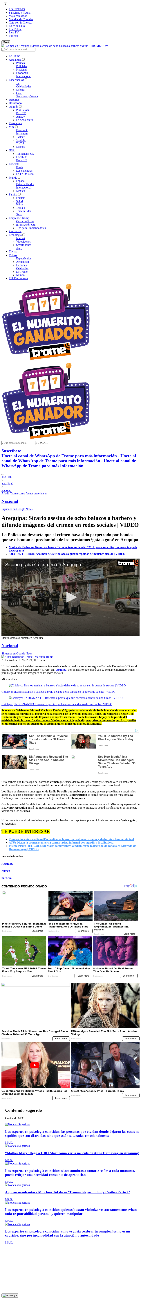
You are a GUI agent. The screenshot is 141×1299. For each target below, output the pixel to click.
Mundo (13, 177)
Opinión (13, 106)
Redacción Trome (42, 656)
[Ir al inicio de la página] (9, 1295)
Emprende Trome (19, 218)
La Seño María (24, 119)
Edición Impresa (18, 278)
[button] (41, 442)
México (20, 190)
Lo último (14, 56)
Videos (13, 255)
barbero (6, 878)
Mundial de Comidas (21, 19)
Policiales (21, 66)
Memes (20, 146)
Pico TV (14, 32)
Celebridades (23, 86)
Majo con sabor (18, 15)
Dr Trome (22, 271)
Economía (22, 72)
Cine (19, 93)
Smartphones (23, 244)
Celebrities (22, 268)
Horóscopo (15, 103)
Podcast (13, 35)
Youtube (21, 140)
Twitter (20, 136)
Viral (12, 126)
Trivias (13, 251)
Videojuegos (23, 241)
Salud (19, 201)
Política (20, 62)
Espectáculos (16, 79)
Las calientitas (24, 170)
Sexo (19, 214)
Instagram (22, 133)
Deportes (14, 99)
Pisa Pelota (15, 29)
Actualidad (15, 59)
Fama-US (21, 160)
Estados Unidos (25, 184)
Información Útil (25, 224)
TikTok (20, 143)
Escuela (20, 197)
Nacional (21, 69)
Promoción (15, 231)
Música (20, 89)
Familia (13, 194)
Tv (17, 83)
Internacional (23, 76)
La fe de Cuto (17, 25)
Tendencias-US (25, 153)
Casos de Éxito (25, 221)
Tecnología (15, 234)
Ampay (20, 116)
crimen (5, 870)
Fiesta (19, 167)
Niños (19, 204)
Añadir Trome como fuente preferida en (24, 493)
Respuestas (15, 123)
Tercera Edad (24, 211)
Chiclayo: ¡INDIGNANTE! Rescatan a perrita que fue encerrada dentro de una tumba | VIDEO (56, 704)
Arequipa (7, 863)
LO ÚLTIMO (17, 9)
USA (12, 150)
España (20, 180)
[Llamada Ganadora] (46, 360)
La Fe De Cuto (25, 173)
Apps (19, 248)
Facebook (22, 130)
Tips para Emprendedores (31, 227)
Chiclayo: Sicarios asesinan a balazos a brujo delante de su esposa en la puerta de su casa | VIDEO (58, 691)
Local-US (22, 157)
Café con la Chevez (20, 22)
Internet (20, 238)
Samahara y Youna (19, 12)
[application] (70, 597)
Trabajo (20, 207)
